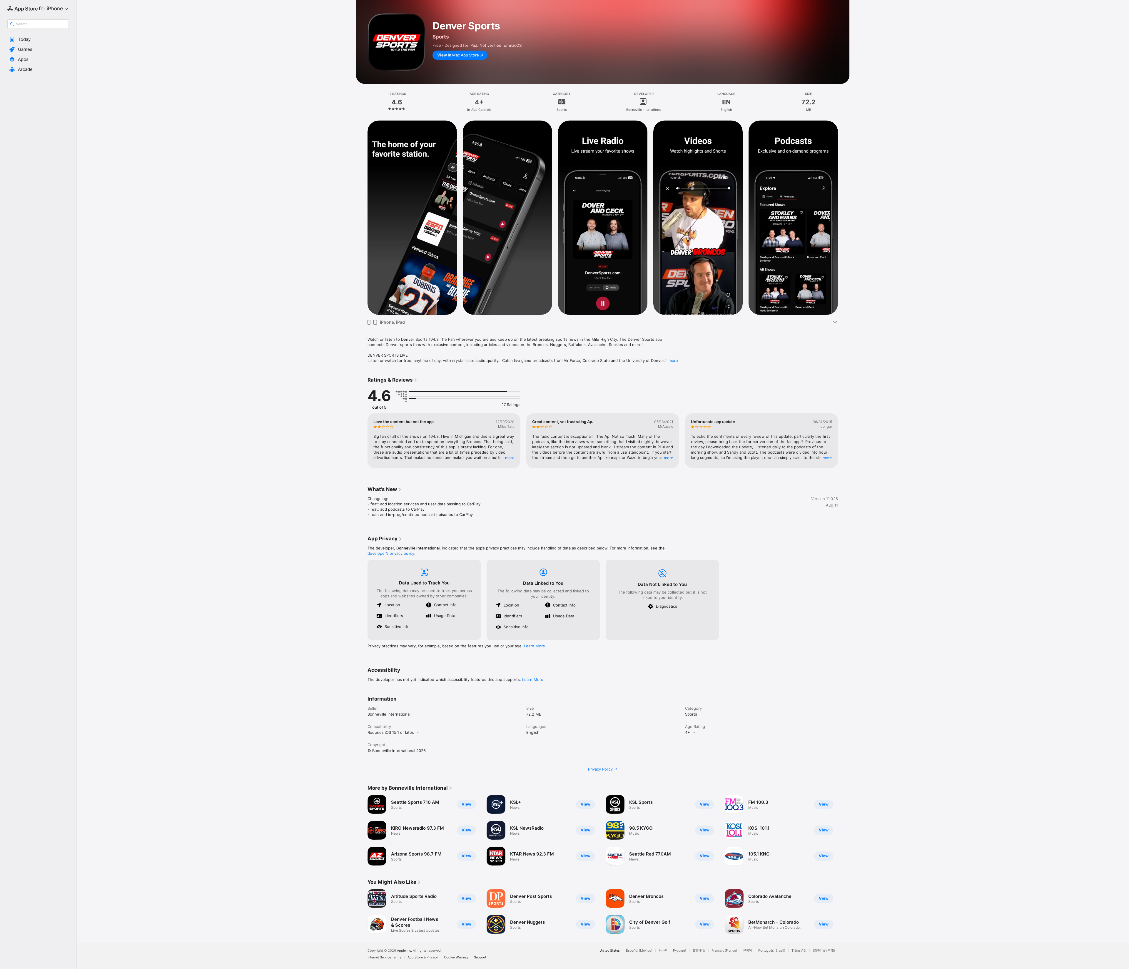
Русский (679, 950)
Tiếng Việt (798, 950)
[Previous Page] (362, 217)
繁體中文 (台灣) (824, 950)
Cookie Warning (456, 957)
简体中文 (698, 950)
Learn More (534, 646)
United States (609, 950)
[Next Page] (844, 217)
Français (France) (724, 950)
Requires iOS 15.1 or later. (391, 732)
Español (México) (639, 950)
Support (480, 957)
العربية (663, 950)
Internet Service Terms (384, 957)
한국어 (747, 950)
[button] (38, 39)
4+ (687, 732)
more (673, 360)
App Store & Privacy (422, 957)
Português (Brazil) (771, 950)
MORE (510, 457)
